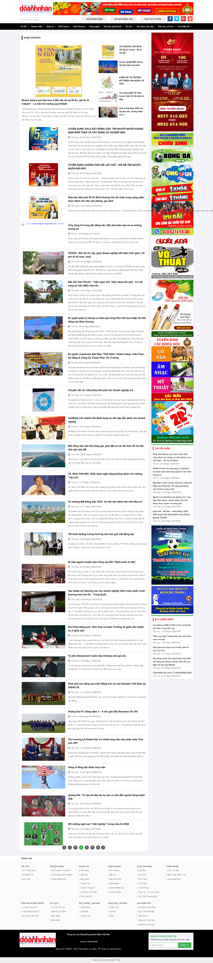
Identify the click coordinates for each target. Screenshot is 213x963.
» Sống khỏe (84, 907)
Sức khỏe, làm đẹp (144, 26)
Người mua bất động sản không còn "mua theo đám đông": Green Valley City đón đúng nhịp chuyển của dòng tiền (172, 500)
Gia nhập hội (184, 26)
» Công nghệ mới (173, 879)
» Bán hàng (84, 879)
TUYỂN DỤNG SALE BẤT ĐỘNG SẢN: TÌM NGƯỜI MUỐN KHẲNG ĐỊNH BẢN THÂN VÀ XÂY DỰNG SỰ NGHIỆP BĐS (105, 130)
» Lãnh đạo (84, 870)
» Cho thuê (142, 883)
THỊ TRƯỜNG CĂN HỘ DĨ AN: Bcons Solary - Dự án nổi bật (130, 49)
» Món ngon (55, 916)
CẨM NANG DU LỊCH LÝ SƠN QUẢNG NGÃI (172, 673)
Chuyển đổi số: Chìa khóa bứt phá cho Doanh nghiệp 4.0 (100, 390)
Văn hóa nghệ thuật (112, 26)
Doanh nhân (36, 26)
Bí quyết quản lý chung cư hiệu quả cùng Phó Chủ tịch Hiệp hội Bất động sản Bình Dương (107, 320)
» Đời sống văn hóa (29, 916)
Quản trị (50, 26)
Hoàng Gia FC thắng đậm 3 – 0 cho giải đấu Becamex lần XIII (103, 711)
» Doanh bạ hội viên (145, 924)
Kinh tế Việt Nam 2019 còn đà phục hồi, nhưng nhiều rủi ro (131, 111)
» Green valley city (116, 888)
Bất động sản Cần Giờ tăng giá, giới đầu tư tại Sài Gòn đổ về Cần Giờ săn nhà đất (106, 448)
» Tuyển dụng (143, 888)
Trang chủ (26, 858)
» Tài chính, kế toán (88, 892)
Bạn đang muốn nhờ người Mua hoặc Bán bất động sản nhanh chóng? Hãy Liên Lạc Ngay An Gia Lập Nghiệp (172, 661)
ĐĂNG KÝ (184, 945)
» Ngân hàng (113, 883)
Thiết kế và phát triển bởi (103, 960)
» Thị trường (113, 870)
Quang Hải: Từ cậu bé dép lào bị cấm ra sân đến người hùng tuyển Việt (106, 797)
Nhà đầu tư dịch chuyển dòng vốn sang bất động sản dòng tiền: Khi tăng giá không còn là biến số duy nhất (172, 486)
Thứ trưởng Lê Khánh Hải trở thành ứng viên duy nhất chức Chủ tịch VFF (105, 741)
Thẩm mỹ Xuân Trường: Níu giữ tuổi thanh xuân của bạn (172, 638)
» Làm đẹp (83, 911)
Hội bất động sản (123, 19)
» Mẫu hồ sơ (142, 916)
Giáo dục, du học (165, 26)
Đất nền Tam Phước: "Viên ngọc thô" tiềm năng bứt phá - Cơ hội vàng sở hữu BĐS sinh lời (105, 284)
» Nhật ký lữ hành (58, 911)
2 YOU (117, 960)
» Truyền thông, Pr (87, 888)
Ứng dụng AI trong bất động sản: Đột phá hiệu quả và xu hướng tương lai (105, 227)
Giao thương (79, 26)
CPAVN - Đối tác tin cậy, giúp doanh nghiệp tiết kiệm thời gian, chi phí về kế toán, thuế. (106, 255)
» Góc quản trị (85, 896)
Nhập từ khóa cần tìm (72, 19)
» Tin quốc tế (27, 875)
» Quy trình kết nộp (145, 911)
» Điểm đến (55, 920)
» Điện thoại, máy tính (176, 875)
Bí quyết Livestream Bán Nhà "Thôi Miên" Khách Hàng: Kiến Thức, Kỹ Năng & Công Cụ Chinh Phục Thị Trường (106, 356)
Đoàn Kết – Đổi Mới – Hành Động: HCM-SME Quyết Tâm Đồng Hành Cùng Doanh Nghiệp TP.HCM (171, 514)
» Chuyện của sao (29, 907)
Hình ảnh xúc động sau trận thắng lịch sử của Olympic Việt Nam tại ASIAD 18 (107, 685)
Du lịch (129, 26)
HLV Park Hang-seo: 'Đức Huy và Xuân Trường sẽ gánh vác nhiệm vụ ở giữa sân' (106, 629)
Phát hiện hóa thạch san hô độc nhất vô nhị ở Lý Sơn (171, 649)
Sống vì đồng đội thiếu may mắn (86, 767)
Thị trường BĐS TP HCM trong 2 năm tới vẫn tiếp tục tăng (131, 96)
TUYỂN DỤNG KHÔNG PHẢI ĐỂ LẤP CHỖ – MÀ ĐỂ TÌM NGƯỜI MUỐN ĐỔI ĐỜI (104, 167)
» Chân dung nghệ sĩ (30, 911)
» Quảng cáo (84, 883)
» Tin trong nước (28, 870)
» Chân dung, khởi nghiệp (61, 875)
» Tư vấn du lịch (57, 907)
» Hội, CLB (25, 879)
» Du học (112, 911)
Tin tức (23, 26)
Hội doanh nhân (94, 19)
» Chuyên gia (84, 916)
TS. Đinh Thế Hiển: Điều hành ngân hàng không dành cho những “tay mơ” (105, 475)
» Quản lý (83, 875)
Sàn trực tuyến (152, 19)
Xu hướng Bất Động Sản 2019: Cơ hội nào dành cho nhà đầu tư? (105, 501)
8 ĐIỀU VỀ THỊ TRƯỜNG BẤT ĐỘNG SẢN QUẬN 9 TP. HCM (131, 80)
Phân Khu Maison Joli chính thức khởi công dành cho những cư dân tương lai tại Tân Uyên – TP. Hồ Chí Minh (172, 457)
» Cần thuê (142, 879)
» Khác (111, 916)
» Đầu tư (112, 875)
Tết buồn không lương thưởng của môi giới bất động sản (101, 534)
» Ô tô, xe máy (172, 870)
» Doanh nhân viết (58, 879)
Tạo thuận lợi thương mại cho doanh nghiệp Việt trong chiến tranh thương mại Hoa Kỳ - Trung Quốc (106, 593)
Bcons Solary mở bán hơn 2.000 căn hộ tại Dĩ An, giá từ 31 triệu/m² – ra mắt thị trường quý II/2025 (55, 102)
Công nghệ (94, 26)
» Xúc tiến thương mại (147, 896)
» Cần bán (141, 875)
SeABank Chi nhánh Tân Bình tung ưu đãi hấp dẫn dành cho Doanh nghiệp (106, 420)
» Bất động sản (114, 879)
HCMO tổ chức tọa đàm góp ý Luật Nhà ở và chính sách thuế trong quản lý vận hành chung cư (172, 471)
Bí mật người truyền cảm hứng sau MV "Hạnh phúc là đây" (102, 562)
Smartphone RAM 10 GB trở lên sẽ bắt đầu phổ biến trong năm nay (172, 626)
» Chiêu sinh (113, 907)
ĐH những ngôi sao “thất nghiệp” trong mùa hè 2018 (98, 824)
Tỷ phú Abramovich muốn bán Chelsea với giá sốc (97, 656)
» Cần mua (141, 870)
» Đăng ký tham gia (146, 920)
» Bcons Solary (114, 892)
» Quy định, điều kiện (146, 907)
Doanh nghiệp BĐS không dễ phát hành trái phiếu (131, 63)
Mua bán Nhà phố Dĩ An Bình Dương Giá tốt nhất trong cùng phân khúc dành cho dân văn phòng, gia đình (106, 199)
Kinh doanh (63, 26)
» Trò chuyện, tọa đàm (60, 870)
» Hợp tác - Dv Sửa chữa (148, 892)
